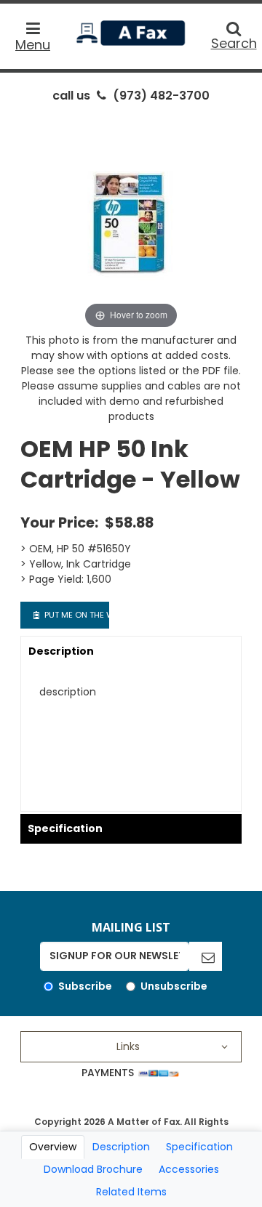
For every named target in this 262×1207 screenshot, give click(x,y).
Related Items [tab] (131, 1191)
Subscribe (85, 986)
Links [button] (128, 1046)
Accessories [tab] (189, 1169)
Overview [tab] (52, 1146)
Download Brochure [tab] (93, 1169)
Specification (65, 828)
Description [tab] (121, 1146)
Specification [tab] (199, 1146)
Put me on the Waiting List (75, 615)
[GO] (205, 956)
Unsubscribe (173, 986)
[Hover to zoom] (131, 221)
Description (61, 651)
